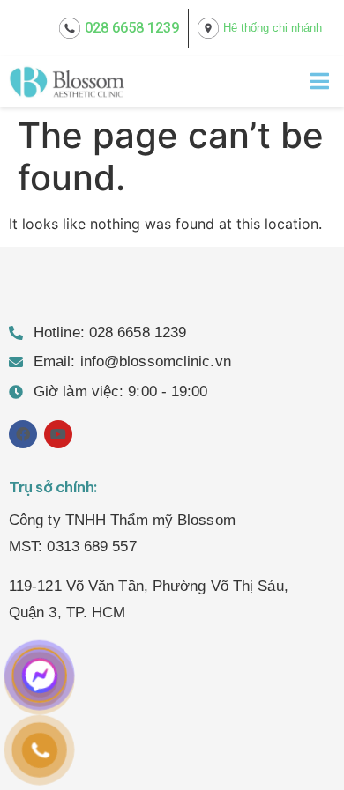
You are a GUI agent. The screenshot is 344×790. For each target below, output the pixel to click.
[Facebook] (23, 434)
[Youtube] (58, 434)
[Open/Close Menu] (319, 80)
